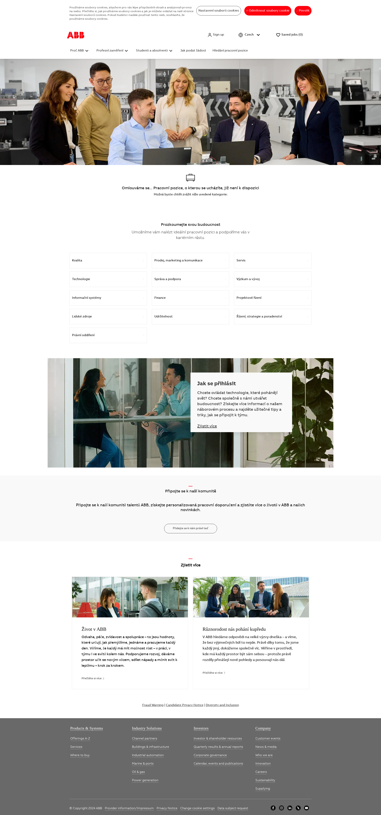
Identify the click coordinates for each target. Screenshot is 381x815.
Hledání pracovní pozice (230, 50)
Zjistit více (207, 427)
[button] (215, 35)
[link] (93, 678)
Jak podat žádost (193, 50)
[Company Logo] (75, 35)
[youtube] (306, 807)
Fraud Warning (153, 705)
